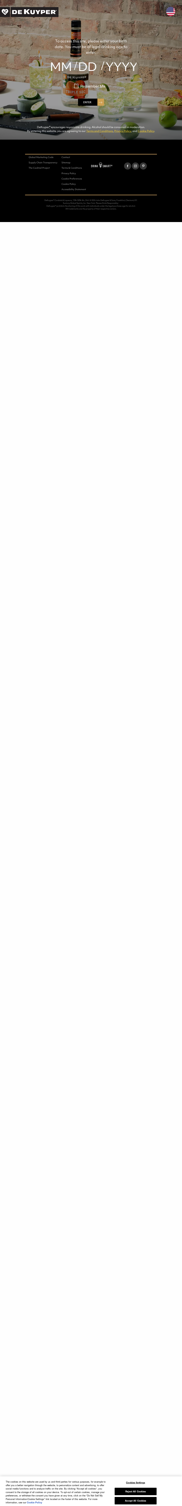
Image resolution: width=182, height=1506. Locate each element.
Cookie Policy (146, 131)
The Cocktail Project (39, 167)
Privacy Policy (122, 131)
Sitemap (65, 162)
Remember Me (92, 86)
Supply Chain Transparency (43, 162)
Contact (65, 157)
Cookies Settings (135, 1482)
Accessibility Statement (73, 189)
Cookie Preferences (71, 178)
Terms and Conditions (99, 131)
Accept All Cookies (135, 1500)
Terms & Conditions (71, 167)
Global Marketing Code (41, 157)
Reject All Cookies (135, 1491)
